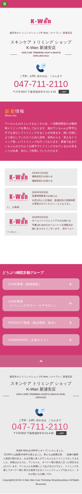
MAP (64, 92)
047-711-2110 (41, 84)
